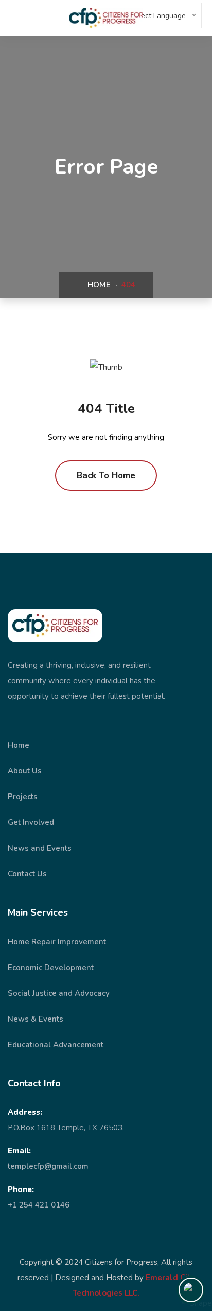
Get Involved (31, 822)
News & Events (35, 1019)
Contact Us (27, 874)
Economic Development (51, 967)
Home (98, 285)
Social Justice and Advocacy (59, 993)
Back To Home (106, 475)
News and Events (40, 848)
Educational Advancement (55, 1045)
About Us (25, 771)
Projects (23, 796)
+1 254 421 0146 (38, 1205)
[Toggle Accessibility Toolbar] (191, 1289)
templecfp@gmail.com (48, 1166)
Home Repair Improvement (57, 942)
